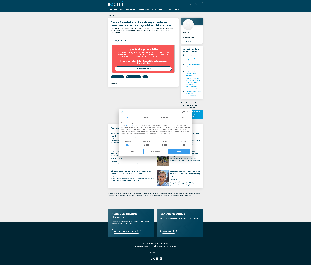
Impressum (114, 83)
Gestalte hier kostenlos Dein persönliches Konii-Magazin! (192, 114)
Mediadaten (139, 246)
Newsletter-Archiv (149, 246)
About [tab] (183, 117)
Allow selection (155, 151)
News (121, 10)
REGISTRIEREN (167, 231)
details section (176, 137)
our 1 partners (130, 125)
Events (177, 10)
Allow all (178, 151)
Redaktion (159, 246)
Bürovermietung (117, 77)
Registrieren (198, 4)
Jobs (169, 10)
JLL (145, 77)
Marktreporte (130, 10)
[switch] (146, 145)
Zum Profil (186, 41)
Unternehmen (112, 10)
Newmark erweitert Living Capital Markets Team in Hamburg (193, 66)
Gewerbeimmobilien (133, 77)
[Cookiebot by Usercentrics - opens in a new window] (183, 112)
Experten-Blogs (144, 10)
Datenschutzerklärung (161, 243)
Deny (132, 151)
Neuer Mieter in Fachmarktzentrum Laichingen (191, 73)
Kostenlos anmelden (142, 69)
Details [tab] (146, 117)
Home (109, 15)
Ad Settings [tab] (164, 117)
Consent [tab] (128, 117)
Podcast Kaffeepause (158, 10)
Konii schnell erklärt (170, 246)
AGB (152, 243)
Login (190, 4)
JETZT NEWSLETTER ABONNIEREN (125, 231)
